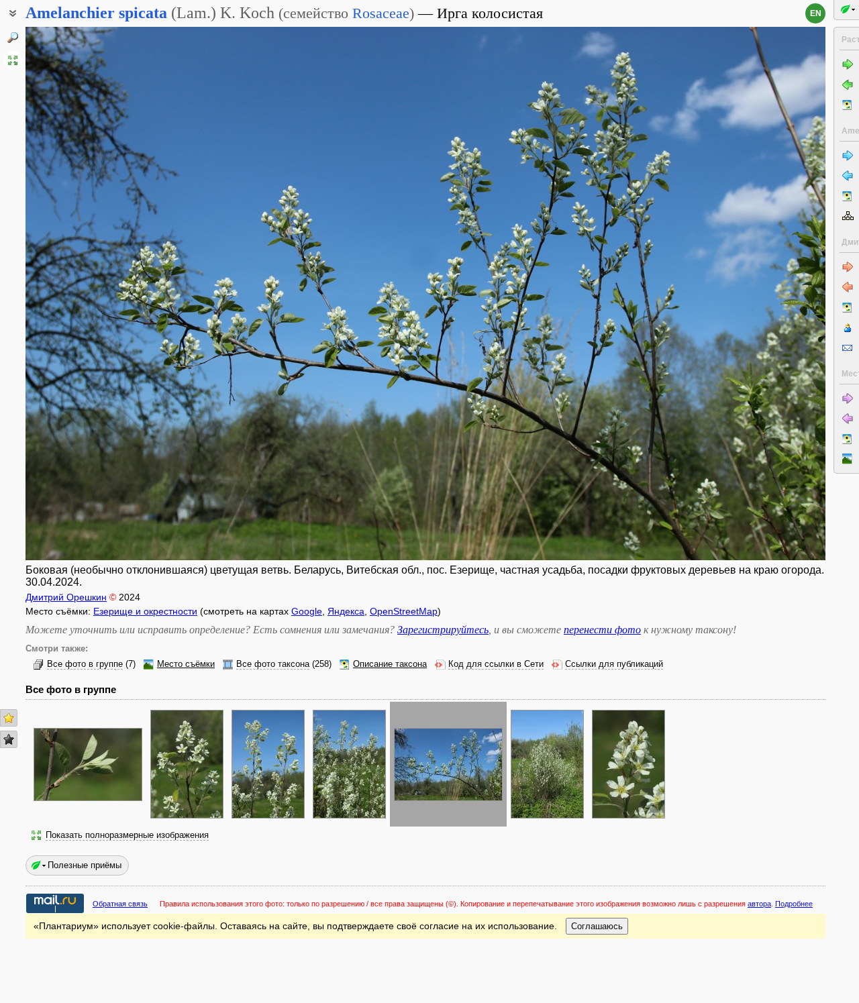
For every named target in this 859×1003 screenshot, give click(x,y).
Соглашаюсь (597, 926)
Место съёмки (186, 664)
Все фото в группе (85, 664)
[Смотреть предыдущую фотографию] (109, 293)
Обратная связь (120, 904)
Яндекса (345, 611)
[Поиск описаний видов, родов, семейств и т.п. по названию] (13, 38)
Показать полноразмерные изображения (127, 835)
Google (306, 611)
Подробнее (794, 904)
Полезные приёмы (84, 865)
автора (759, 904)
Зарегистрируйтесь (443, 629)
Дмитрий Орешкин (66, 597)
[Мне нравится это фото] (8, 718)
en (815, 13)
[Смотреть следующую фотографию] (742, 293)
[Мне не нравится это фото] (8, 739)
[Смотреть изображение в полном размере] (12, 60)
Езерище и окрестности (145, 611)
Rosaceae (380, 13)
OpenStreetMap (404, 611)
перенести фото (602, 629)
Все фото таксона (272, 664)
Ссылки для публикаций (614, 664)
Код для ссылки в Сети (496, 664)
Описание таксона (390, 664)
